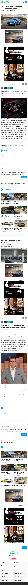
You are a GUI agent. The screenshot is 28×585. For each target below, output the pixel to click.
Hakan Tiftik (21, 402)
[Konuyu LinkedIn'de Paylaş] (11, 88)
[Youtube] (14, 558)
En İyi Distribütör (15, 402)
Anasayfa (3, 10)
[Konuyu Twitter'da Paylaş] (5, 88)
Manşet (13, 10)
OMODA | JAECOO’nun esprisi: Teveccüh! (6, 202)
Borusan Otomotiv (8, 402)
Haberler (8, 244)
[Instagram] (12, 558)
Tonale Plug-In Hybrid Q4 (19, 145)
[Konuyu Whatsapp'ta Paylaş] (8, 88)
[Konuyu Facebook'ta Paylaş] (2, 88)
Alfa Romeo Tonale (8, 145)
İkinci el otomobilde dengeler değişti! (19, 215)
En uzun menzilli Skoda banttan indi (20, 228)
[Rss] (16, 558)
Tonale (13, 145)
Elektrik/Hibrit (9, 10)
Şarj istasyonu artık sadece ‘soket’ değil (5, 215)
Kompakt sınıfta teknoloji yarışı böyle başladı (7, 228)
